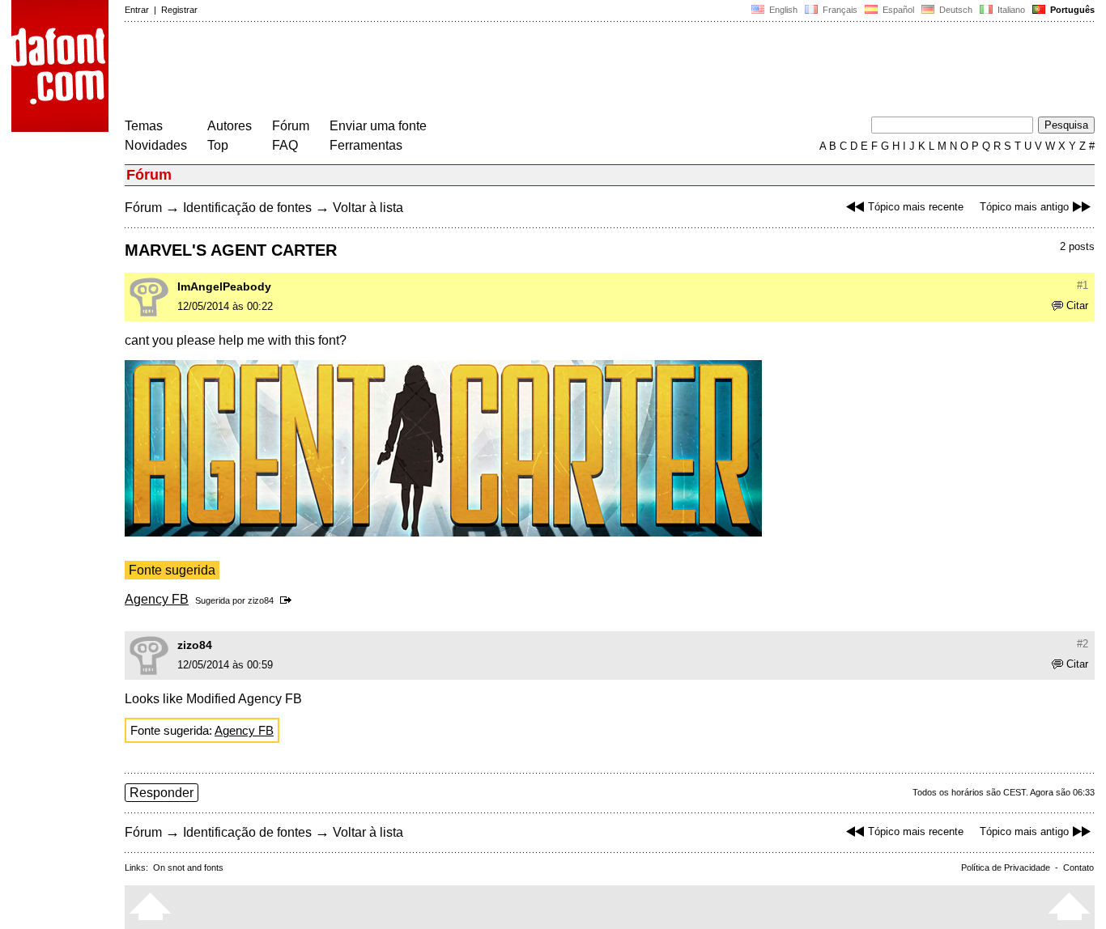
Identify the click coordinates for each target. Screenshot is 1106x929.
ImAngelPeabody (224, 286)
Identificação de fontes (247, 207)
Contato (1078, 867)
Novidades (156, 145)
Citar (1077, 305)
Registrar (179, 10)
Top (217, 145)
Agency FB (157, 599)
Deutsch (954, 10)
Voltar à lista (368, 207)
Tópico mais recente (915, 207)
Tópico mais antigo (1024, 207)
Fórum (290, 126)
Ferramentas (366, 145)
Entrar (137, 10)
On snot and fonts (188, 867)
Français (839, 10)
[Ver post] (289, 600)
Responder (162, 793)
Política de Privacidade (1005, 867)
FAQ (285, 145)
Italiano (1010, 10)
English (782, 10)
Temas (144, 126)
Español (897, 10)
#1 (1082, 285)
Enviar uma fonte (378, 126)
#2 (1082, 644)
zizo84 (261, 600)
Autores (229, 126)
